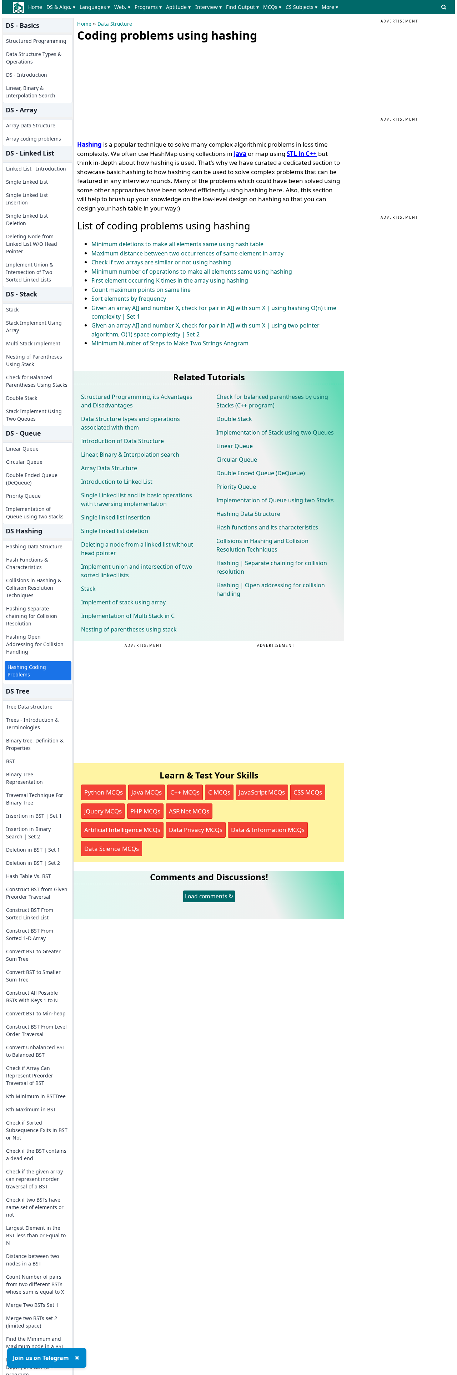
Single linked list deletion (114, 531)
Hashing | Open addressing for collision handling (270, 589)
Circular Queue (24, 461)
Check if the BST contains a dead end (36, 1154)
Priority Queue (23, 495)
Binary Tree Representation (24, 778)
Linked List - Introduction (36, 168)
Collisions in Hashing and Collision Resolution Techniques (262, 545)
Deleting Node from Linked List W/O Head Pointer (31, 244)
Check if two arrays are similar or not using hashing (161, 262)
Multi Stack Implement (33, 343)
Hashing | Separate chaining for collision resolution (271, 567)
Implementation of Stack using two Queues (275, 432)
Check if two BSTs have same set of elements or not (35, 1207)
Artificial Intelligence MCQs (122, 830)
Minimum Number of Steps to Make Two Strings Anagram (169, 343)
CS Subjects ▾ (301, 7)
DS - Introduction (26, 74)
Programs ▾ (148, 7)
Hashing (89, 144)
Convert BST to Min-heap (36, 1013)
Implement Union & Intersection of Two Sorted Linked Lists (29, 272)
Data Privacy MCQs (195, 830)
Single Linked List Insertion (27, 199)
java (240, 153)
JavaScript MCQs (262, 792)
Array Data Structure (30, 125)
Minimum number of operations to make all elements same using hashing (191, 271)
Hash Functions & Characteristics (27, 563)
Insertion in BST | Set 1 (34, 815)
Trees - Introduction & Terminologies (32, 723)
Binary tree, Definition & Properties (35, 744)
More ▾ (330, 7)
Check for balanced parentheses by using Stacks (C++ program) (272, 401)
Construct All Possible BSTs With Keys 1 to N (32, 996)
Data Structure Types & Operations (33, 58)
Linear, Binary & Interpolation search (130, 454)
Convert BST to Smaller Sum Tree (33, 976)
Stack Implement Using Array (34, 326)
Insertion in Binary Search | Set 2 (28, 833)
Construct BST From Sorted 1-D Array (29, 934)
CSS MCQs (307, 792)
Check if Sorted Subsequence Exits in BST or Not (36, 1130)
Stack (12, 309)
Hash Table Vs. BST (28, 876)
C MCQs (219, 792)
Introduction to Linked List (116, 482)
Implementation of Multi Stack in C (128, 616)
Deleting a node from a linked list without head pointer (137, 549)
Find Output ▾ (242, 7)
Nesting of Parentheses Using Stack (34, 360)
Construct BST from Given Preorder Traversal (36, 893)
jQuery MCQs (103, 811)
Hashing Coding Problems (26, 671)
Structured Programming (36, 40)
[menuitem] (36, 7)
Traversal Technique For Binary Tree (34, 799)
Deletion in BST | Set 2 (33, 862)
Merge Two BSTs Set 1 (32, 1305)
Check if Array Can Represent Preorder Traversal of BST (29, 1075)
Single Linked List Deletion (27, 219)
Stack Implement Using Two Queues (34, 415)
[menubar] (184, 7)
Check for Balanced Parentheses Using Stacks (36, 381)
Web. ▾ (122, 7)
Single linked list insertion (115, 517)
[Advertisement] (130, 89)
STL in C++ (302, 153)
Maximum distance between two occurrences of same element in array (187, 253)
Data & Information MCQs (268, 830)
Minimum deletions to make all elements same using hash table (177, 244)
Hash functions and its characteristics (267, 527)
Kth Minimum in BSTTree (36, 1096)
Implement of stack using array (123, 602)
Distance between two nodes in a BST (32, 1260)
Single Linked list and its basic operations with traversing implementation (136, 499)
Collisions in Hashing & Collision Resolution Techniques (33, 588)
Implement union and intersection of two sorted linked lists (136, 571)
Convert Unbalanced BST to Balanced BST (35, 1051)
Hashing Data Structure (34, 546)
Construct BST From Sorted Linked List (29, 914)
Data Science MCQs (111, 848)
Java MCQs (146, 792)
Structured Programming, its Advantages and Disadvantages (136, 401)
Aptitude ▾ (178, 7)
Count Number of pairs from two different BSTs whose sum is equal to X (35, 1284)
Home (35, 7)
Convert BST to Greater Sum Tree (33, 955)
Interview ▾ (208, 7)
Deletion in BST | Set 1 (33, 849)
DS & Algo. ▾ (60, 7)
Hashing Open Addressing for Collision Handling (35, 644)
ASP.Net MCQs (189, 811)
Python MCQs (103, 792)
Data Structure (114, 24)
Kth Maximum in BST (31, 1109)
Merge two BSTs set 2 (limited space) (31, 1322)
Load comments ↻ (209, 896)
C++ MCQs (185, 792)
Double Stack (21, 398)
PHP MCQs (145, 811)
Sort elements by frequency (128, 299)
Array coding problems (33, 138)
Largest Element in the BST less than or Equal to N (36, 1235)
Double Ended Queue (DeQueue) (31, 479)
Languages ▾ (95, 7)
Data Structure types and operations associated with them (130, 423)
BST (10, 761)
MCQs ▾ (272, 7)
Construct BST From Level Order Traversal (36, 1030)
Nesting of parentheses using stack (129, 629)
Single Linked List (27, 181)
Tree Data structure (29, 706)
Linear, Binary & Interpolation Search (30, 92)
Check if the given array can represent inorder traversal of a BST (34, 1179)
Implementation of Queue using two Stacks (35, 513)
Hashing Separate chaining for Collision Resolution (31, 616)
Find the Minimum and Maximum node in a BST (35, 1342)
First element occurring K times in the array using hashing (169, 280)
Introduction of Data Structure (122, 441)
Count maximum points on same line (141, 290)
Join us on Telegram (41, 1358)
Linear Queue (22, 448)
